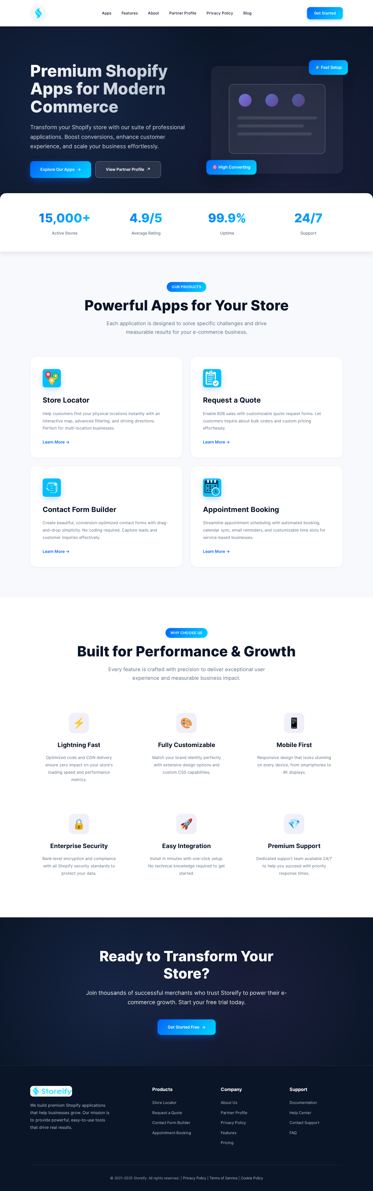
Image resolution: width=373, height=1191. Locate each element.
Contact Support (304, 1122)
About (153, 13)
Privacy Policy (220, 13)
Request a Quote (167, 1112)
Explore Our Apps (60, 169)
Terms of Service (224, 1178)
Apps (106, 13)
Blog (247, 13)
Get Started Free (187, 1027)
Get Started (325, 13)
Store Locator (164, 1102)
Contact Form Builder (171, 1122)
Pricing (227, 1142)
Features (130, 13)
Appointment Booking (171, 1132)
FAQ (293, 1132)
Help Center (300, 1112)
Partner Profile (182, 13)
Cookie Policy (252, 1178)
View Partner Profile (128, 169)
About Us (229, 1102)
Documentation (303, 1102)
